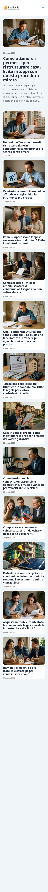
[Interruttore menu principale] (42, 8)
